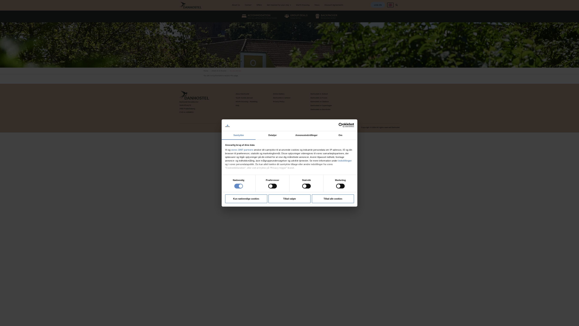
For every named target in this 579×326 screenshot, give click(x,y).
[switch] (272, 186)
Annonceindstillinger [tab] (306, 135)
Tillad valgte (289, 198)
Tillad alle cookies (333, 198)
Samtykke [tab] (238, 135)
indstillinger (345, 160)
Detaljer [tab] (272, 135)
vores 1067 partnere (242, 150)
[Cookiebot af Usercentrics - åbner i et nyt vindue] (341, 125)
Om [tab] (340, 135)
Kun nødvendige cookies (246, 198)
